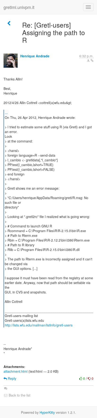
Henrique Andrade (34, 56)
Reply (11, 378)
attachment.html (16, 371)
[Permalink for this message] (92, 60)
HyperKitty (47, 412)
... (6, 112)
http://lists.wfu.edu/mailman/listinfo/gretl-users (39, 325)
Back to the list (19, 395)
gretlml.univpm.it (19, 7)
